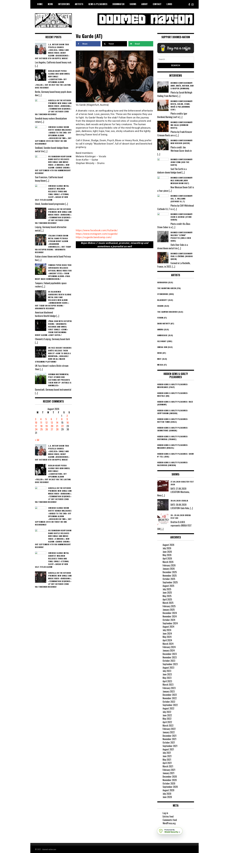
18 (41, 426)
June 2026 (167, 551)
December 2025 (170, 572)
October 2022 (169, 701)
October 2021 (169, 742)
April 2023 (167, 681)
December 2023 (170, 654)
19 (46, 426)
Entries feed (168, 816)
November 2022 (170, 698)
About (144, 4)
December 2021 (170, 735)
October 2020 (169, 783)
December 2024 (170, 613)
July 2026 (167, 548)
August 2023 (168, 667)
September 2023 (170, 664)
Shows (133, 4)
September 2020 (170, 786)
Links (169, 4)
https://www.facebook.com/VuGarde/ (97, 230)
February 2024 (169, 647)
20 (52, 426)
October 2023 (169, 660)
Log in (165, 813)
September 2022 (170, 705)
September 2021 (170, 746)
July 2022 (167, 712)
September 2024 (170, 623)
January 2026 (169, 568)
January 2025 (169, 609)
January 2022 (169, 732)
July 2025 (167, 589)
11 (41, 422)
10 (36, 422)
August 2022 (168, 708)
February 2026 (169, 565)
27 (52, 429)
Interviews (64, 4)
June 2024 (167, 633)
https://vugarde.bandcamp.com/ (94, 237)
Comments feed (170, 820)
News (50, 4)
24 (36, 429)
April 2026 (167, 558)
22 (62, 426)
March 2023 (168, 684)
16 (68, 422)
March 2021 (168, 766)
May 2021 (167, 759)
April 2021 (167, 763)
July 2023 (167, 671)
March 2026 (168, 562)
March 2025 (168, 602)
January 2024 (169, 650)
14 (57, 422)
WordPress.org (169, 823)
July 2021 (167, 752)
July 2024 (167, 630)
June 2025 (167, 592)
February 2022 (169, 728)
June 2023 (167, 674)
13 (52, 422)
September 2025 (170, 582)
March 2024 (168, 643)
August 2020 (168, 790)
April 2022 (167, 722)
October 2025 (169, 579)
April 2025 (167, 599)
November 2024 (170, 616)
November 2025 (170, 575)
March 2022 (168, 725)
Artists (79, 4)
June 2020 (167, 797)
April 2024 (167, 640)
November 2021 (169, 739)
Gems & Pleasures (97, 4)
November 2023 (170, 657)
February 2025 (169, 606)
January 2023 (169, 691)
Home (40, 4)
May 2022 (167, 718)
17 (36, 426)
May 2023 (167, 677)
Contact (157, 4)
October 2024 (169, 620)
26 (46, 429)
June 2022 (167, 715)
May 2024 (167, 636)
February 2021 (169, 769)
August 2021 (168, 749)
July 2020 (167, 793)
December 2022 (170, 694)
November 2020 (170, 780)
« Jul (37, 439)
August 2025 (168, 585)
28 (57, 429)
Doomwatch (119, 4)
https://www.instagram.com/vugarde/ (97, 233)
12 (46, 422)
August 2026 (168, 544)
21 (57, 426)
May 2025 (167, 596)
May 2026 (167, 555)
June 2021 (167, 756)
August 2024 (168, 626)
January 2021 (168, 773)
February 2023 (169, 688)
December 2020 (170, 776)
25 (41, 429)
